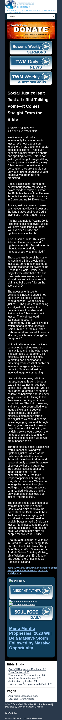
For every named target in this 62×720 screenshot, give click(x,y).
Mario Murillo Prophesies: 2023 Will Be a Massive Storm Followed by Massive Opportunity (30, 638)
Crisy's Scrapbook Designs (30, 707)
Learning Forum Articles (21, 698)
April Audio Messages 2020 (23, 695)
